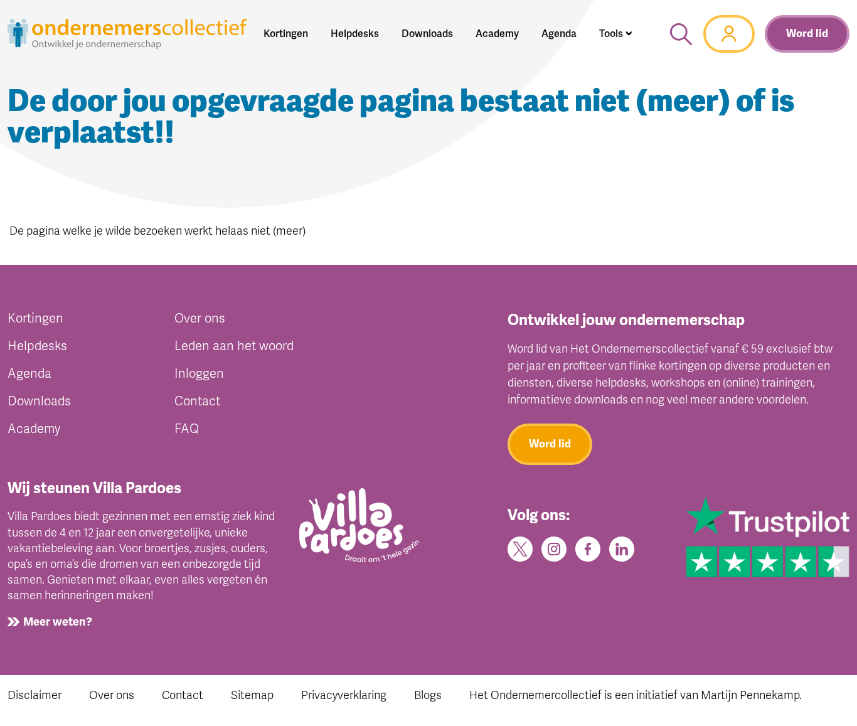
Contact (197, 401)
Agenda (29, 374)
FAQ (186, 429)
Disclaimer (34, 695)
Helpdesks (37, 346)
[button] (615, 34)
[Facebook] (587, 548)
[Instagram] (554, 548)
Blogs (428, 695)
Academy (34, 429)
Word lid (807, 33)
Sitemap (252, 695)
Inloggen (199, 374)
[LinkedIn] (621, 548)
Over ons (199, 318)
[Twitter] (520, 548)
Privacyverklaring (343, 695)
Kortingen (35, 318)
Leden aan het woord (234, 346)
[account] (729, 34)
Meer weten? (57, 622)
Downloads (39, 401)
